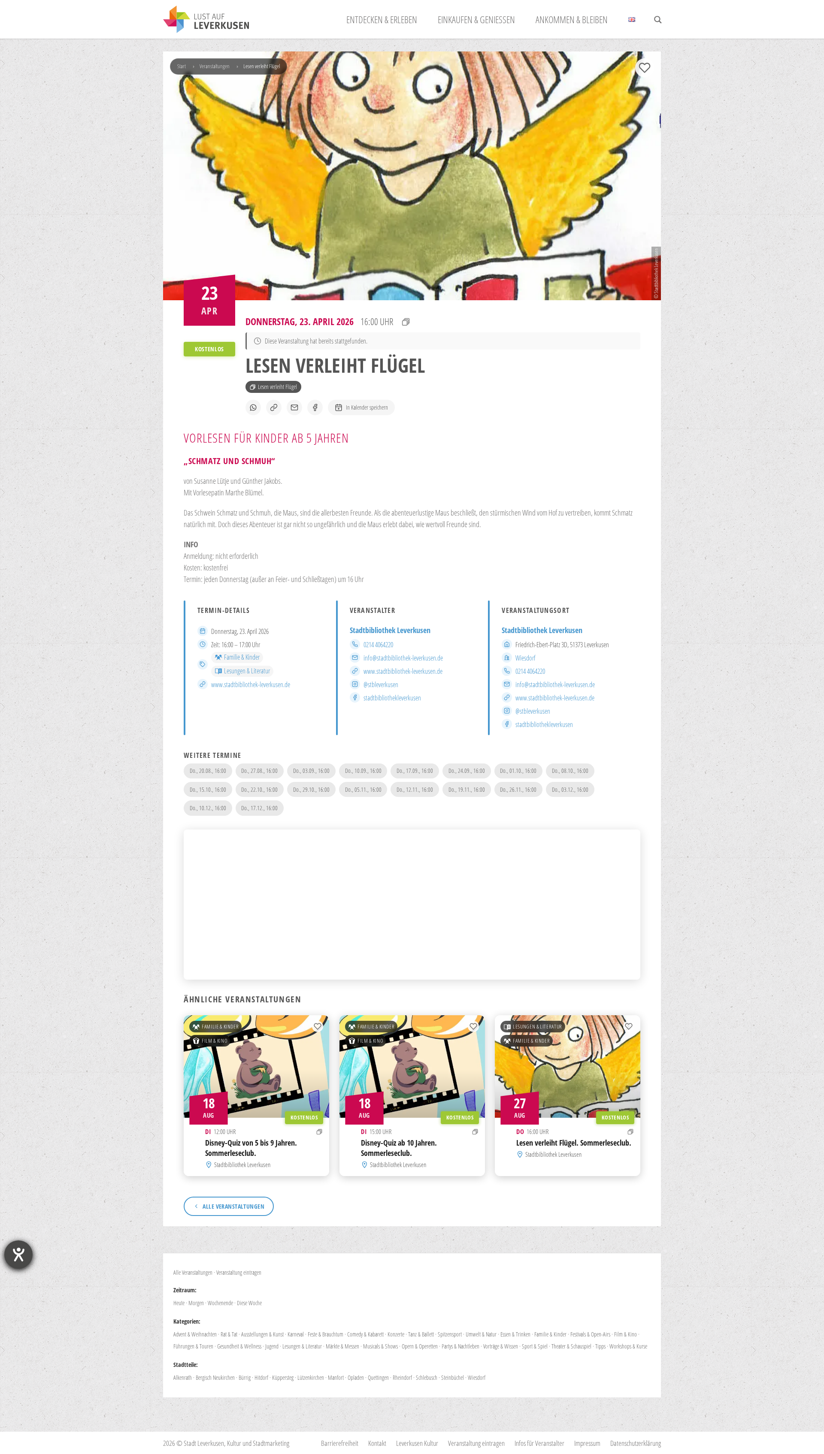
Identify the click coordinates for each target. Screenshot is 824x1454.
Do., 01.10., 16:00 (518, 770)
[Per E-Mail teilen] (294, 407)
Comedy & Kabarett (365, 1334)
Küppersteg (283, 1377)
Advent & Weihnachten (195, 1334)
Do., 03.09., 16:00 (311, 770)
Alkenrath (182, 1377)
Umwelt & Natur (481, 1334)
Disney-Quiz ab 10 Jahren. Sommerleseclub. (399, 1147)
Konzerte (396, 1334)
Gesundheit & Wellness (239, 1346)
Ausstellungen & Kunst (262, 1334)
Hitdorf (261, 1377)
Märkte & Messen (342, 1346)
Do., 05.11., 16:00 (363, 789)
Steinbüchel (452, 1377)
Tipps (600, 1346)
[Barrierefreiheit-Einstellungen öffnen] (18, 1254)
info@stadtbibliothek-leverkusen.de (403, 658)
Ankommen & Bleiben (572, 19)
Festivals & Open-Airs (590, 1334)
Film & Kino (214, 1040)
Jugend (272, 1346)
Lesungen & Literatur (247, 671)
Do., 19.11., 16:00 (466, 789)
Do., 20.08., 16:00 (208, 770)
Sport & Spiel (535, 1346)
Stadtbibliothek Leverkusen (390, 630)
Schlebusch (426, 1377)
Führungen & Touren (193, 1346)
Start (181, 66)
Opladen (356, 1377)
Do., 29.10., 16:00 (311, 789)
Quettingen (378, 1377)
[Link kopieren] (274, 407)
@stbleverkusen (381, 684)
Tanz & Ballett (421, 1334)
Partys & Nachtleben (460, 1346)
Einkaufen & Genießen (476, 19)
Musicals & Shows (380, 1346)
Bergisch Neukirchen (215, 1377)
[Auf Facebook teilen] (315, 407)
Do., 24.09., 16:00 (466, 770)
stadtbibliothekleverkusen (392, 698)
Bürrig (245, 1377)
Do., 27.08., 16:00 (259, 770)
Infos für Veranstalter (539, 1443)
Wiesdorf (525, 658)
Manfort (336, 1377)
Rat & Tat (229, 1334)
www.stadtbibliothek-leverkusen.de (250, 684)
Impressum (587, 1443)
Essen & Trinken (515, 1334)
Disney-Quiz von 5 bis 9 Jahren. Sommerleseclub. (251, 1147)
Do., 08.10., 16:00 (570, 770)
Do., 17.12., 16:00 (259, 808)
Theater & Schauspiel (571, 1346)
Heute (179, 1303)
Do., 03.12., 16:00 (570, 789)
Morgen (196, 1303)
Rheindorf (402, 1377)
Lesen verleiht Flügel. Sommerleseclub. (573, 1142)
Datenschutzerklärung (635, 1443)
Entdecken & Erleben (381, 19)
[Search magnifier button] (658, 19)
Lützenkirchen (310, 1377)
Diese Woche (249, 1303)
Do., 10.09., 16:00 (363, 770)
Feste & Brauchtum (325, 1334)
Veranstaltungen (215, 66)
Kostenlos (304, 1117)
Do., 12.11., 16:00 (415, 789)
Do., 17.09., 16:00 (415, 770)
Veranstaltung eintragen (238, 1272)
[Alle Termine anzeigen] (406, 322)
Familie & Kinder (242, 657)
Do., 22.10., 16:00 (259, 789)
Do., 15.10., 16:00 (208, 789)
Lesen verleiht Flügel (277, 387)
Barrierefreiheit (339, 1443)
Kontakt (377, 1443)
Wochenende (220, 1303)
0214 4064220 (378, 644)
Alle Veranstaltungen (192, 1272)
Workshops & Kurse (628, 1346)
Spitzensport (450, 1334)
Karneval (296, 1334)
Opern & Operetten (420, 1346)
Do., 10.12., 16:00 (208, 808)
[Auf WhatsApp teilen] (253, 407)
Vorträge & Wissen (500, 1346)
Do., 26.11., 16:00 (518, 789)
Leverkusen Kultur (417, 1443)
